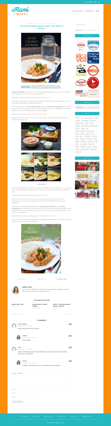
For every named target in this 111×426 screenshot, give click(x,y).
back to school (89, 118)
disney (83, 128)
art (82, 118)
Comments (21, 279)
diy (87, 128)
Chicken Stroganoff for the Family (36, 114)
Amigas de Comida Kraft (48, 219)
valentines (93, 149)
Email (13, 393)
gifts (81, 136)
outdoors (83, 141)
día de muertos (90, 131)
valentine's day (85, 149)
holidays (94, 136)
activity (77, 118)
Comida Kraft (44, 195)
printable (91, 144)
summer (95, 146)
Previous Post (17, 314)
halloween (87, 136)
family (92, 133)
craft (86, 123)
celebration (85, 120)
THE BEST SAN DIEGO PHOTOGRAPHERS (91, 30)
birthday (78, 120)
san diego (83, 146)
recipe (43, 23)
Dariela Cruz (62, 279)
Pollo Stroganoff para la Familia (46, 216)
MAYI (19, 347)
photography (83, 144)
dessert (77, 128)
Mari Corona (22, 324)
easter (77, 133)
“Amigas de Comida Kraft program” (38, 118)
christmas (92, 120)
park (96, 141)
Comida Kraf (47, 97)
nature (77, 141)
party (77, 144)
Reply (70, 324)
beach (96, 118)
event (82, 133)
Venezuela (59, 92)
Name (13, 389)
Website (14, 397)
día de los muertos (80, 131)
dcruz (25, 335)
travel (77, 149)
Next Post (67, 314)
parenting (90, 141)
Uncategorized (51, 23)
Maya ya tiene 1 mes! (17, 304)
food (39, 23)
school (89, 146)
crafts (91, 123)
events (87, 133)
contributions (32, 23)
